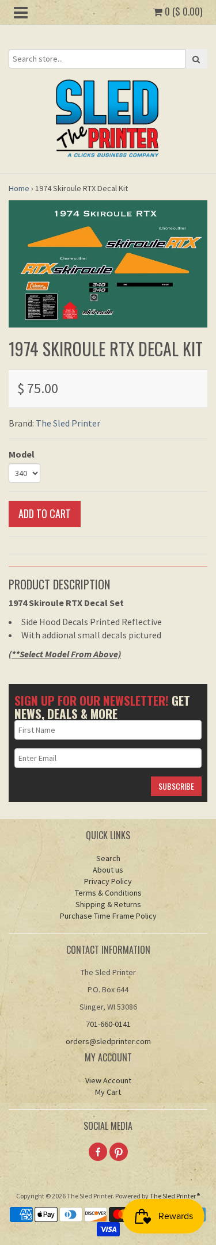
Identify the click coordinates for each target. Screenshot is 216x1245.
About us (108, 870)
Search (108, 858)
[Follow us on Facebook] (98, 1152)
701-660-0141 (108, 1024)
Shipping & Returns (108, 904)
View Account (108, 1080)
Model (22, 454)
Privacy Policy (108, 881)
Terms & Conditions (108, 893)
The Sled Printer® (175, 1195)
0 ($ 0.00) (182, 11)
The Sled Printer (68, 423)
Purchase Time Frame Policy (108, 916)
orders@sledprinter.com (108, 1041)
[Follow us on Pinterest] (118, 1152)
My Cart (108, 1092)
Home (19, 188)
